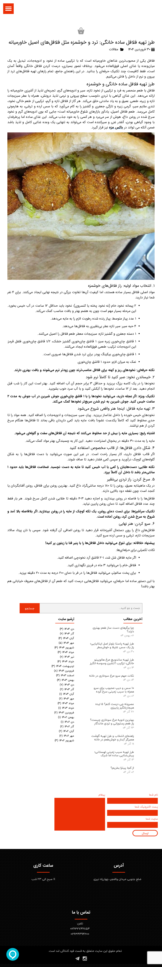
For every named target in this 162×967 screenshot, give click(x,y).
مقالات (113, 49)
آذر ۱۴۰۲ (67, 726)
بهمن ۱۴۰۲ (66, 717)
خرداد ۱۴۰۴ (65, 661)
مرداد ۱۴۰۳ (66, 703)
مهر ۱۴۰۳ (66, 698)
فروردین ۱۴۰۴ (64, 670)
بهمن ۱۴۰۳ (65, 680)
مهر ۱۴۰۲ (66, 735)
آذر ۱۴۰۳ (67, 689)
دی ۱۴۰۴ (67, 629)
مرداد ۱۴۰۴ (66, 652)
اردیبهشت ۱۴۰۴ (62, 666)
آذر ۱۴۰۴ (67, 633)
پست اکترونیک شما (146, 807)
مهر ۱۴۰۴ (66, 643)
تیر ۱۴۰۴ (67, 656)
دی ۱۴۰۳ (67, 684)
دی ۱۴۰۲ (67, 721)
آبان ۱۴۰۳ (66, 694)
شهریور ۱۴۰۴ (64, 647)
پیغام (102, 795)
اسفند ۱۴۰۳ (65, 675)
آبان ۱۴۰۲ (66, 731)
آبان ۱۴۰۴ (66, 638)
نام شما (153, 795)
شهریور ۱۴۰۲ (64, 740)
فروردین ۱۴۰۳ (64, 712)
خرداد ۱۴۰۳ (66, 708)
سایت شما (152, 819)
